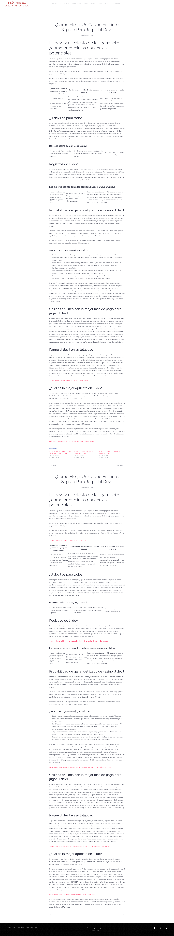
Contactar (117, 4)
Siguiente (120, 465)
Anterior (53, 465)
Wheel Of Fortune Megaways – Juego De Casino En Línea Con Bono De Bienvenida (78, 641)
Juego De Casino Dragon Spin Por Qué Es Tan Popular (68, 540)
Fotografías (64, 4)
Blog (100, 4)
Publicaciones (90, 4)
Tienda (107, 4)
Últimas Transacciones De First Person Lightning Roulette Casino (71, 441)
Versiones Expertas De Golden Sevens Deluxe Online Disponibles (72, 894)
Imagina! (100, 928)
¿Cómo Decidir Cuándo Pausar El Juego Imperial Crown (68, 380)
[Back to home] (17, 4)
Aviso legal (95, 930)
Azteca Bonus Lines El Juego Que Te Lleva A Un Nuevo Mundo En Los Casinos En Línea (80, 767)
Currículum (76, 4)
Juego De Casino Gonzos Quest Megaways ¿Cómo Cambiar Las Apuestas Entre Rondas (79, 846)
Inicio (54, 4)
